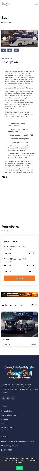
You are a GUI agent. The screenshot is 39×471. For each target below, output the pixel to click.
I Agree (19, 468)
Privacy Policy (6, 411)
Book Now (19, 278)
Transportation (6, 58)
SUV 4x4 (5, 339)
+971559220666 (8, 450)
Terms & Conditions (8, 415)
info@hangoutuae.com (11, 446)
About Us (4, 419)
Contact (4, 423)
